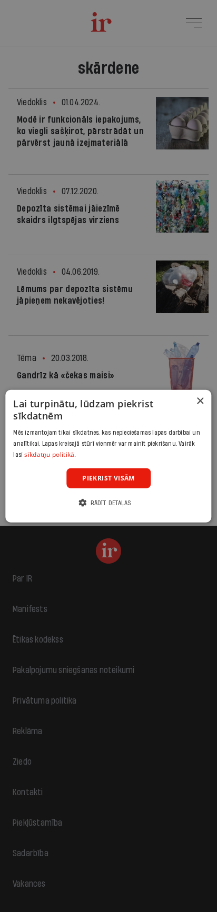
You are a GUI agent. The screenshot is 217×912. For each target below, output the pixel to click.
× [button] (200, 401)
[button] (108, 502)
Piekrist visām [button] (108, 477)
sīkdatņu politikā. (50, 454)
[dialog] (108, 456)
